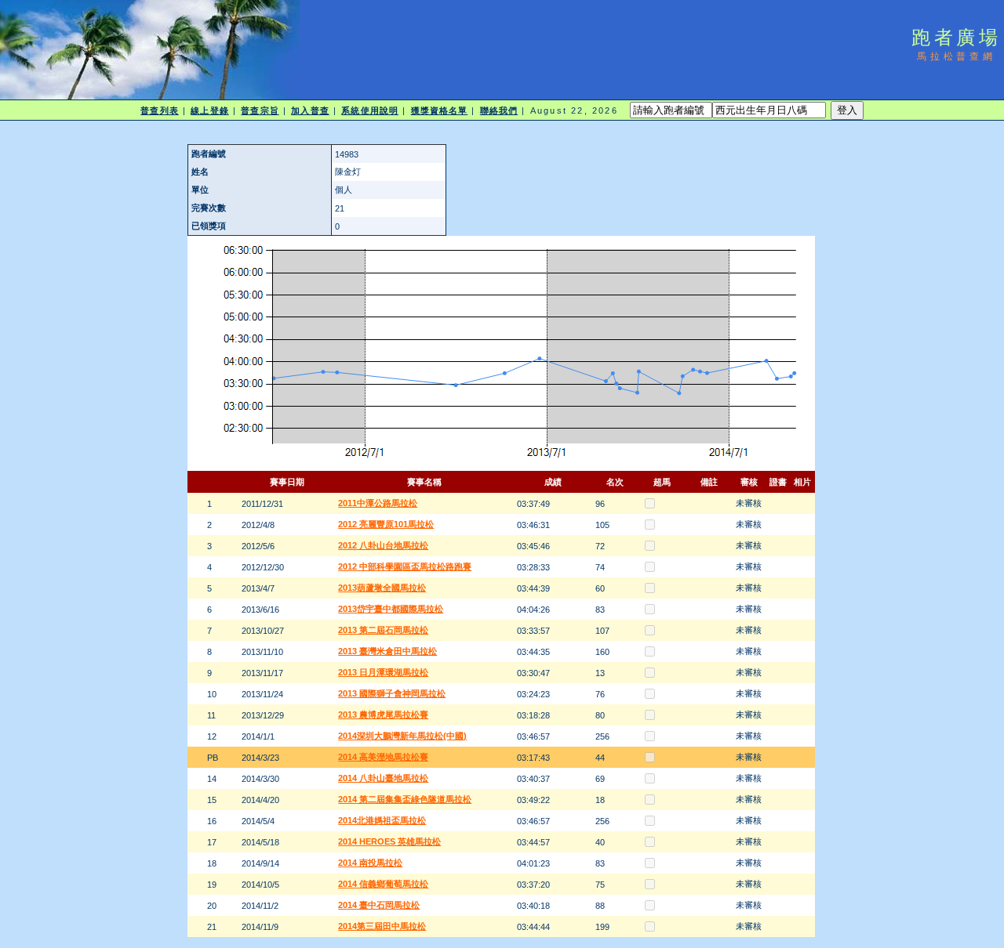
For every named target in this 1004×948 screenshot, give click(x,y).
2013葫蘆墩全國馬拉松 (382, 587)
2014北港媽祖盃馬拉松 (382, 820)
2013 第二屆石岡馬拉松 (383, 630)
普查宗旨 (259, 110)
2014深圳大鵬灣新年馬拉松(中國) (402, 735)
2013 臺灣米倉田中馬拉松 (387, 651)
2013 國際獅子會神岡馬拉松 (392, 693)
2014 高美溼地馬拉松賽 (383, 757)
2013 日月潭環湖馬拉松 (383, 672)
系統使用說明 (369, 110)
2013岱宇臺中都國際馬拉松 (390, 608)
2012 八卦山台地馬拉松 (383, 545)
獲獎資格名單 (439, 110)
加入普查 (310, 110)
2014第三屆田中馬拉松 (382, 926)
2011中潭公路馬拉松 (377, 503)
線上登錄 (209, 110)
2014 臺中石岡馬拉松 (379, 905)
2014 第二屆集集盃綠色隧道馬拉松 (404, 799)
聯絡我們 (499, 110)
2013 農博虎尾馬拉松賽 (383, 714)
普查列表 (159, 110)
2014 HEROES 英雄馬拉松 (389, 841)
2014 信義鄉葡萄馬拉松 (383, 883)
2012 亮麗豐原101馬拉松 (386, 524)
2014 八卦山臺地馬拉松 (383, 778)
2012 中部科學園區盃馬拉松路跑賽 (404, 566)
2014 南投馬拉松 (370, 862)
